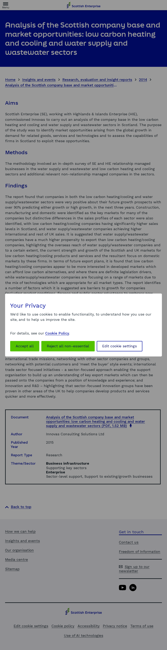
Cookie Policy (57, 333)
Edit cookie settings (119, 346)
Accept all (25, 346)
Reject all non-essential (68, 346)
